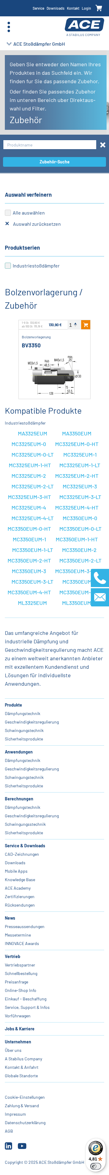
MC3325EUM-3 (80, 486)
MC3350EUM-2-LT (80, 560)
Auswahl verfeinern (28, 194)
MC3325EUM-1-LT (79, 465)
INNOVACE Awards (22, 943)
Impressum (15, 1114)
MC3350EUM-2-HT (29, 560)
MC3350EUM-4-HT (29, 592)
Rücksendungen (20, 905)
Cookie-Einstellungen (25, 1097)
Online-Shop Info (20, 990)
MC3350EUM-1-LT (32, 549)
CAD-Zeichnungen (22, 854)
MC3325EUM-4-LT (33, 518)
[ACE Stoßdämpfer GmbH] (84, 27)
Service (38, 8)
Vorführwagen (18, 1015)
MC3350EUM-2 (79, 549)
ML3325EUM (32, 602)
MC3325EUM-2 (29, 475)
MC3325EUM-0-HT (76, 444)
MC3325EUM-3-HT (29, 497)
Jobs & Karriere (20, 1028)
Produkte (13, 704)
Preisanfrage (16, 981)
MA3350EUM (76, 433)
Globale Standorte (21, 1075)
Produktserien (22, 247)
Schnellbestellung (21, 973)
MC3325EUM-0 (29, 444)
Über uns (13, 1050)
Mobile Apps (16, 871)
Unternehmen (18, 1041)
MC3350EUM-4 (79, 581)
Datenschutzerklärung (25, 1122)
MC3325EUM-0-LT (33, 454)
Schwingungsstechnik (25, 824)
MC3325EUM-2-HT (76, 475)
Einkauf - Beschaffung (25, 998)
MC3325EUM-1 (80, 454)
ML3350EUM (76, 602)
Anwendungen (19, 751)
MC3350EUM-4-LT (80, 592)
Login (86, 8)
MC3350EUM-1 (29, 539)
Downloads (55, 8)
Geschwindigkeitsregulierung (32, 721)
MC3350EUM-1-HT (77, 539)
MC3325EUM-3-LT (80, 497)
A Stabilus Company (23, 1058)
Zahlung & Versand (22, 1105)
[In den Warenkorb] (85, 324)
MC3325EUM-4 (29, 507)
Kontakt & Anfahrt (21, 1067)
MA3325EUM (32, 433)
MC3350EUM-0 (80, 518)
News (10, 918)
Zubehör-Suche (55, 161)
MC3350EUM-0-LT (80, 528)
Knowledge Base (20, 879)
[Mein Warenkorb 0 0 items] (99, 8)
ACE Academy (18, 888)
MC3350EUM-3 (29, 571)
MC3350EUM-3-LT (32, 581)
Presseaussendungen (25, 926)
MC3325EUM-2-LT (33, 486)
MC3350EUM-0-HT (29, 528)
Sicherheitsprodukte (24, 738)
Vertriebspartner (20, 964)
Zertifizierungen (20, 896)
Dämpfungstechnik (22, 713)
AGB (9, 1131)
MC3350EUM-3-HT (76, 571)
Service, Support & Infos (27, 1007)
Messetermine (18, 934)
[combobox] (50, 145)
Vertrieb (12, 956)
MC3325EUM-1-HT (30, 465)
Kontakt (73, 8)
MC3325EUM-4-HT (76, 507)
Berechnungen (19, 798)
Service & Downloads (25, 845)
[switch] (95, 1166)
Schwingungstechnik (24, 730)
